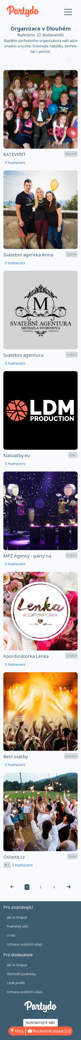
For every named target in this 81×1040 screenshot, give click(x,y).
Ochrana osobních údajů (25, 944)
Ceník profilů (16, 983)
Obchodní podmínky (21, 974)
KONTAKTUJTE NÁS (40, 1022)
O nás (11, 935)
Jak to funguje (17, 917)
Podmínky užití (17, 926)
